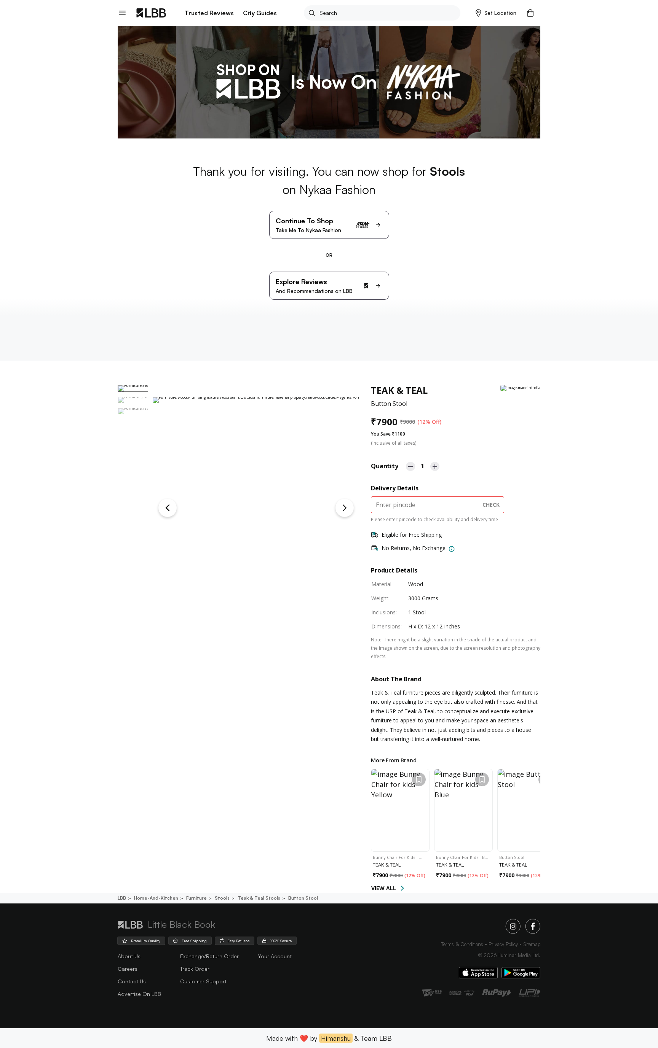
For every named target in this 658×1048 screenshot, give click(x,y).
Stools (222, 898)
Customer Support (203, 981)
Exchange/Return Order (209, 956)
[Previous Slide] (167, 508)
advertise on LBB (139, 994)
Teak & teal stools (259, 898)
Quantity (384, 466)
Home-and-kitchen (156, 898)
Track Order (194, 968)
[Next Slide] (344, 508)
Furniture (196, 898)
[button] (496, 13)
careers (127, 968)
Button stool (303, 898)
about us (129, 956)
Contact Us (132, 981)
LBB (122, 898)
